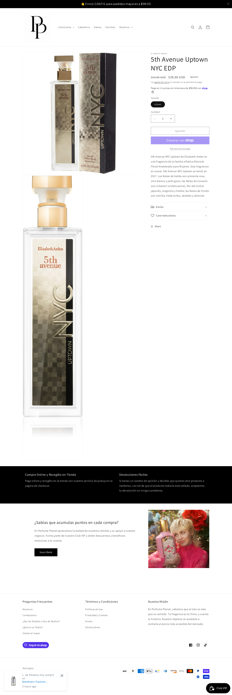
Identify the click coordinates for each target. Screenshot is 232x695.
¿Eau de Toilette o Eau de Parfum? (41, 621)
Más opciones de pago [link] (180, 148)
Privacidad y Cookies (96, 615)
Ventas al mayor (31, 633)
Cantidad (155, 112)
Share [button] (158, 226)
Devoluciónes (92, 627)
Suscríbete (46, 552)
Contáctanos (30, 615)
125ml (159, 105)
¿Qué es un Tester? (33, 627)
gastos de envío (162, 82)
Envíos (88, 621)
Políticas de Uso (94, 609)
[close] (228, 4)
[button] (66, 27)
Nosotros (28, 609)
